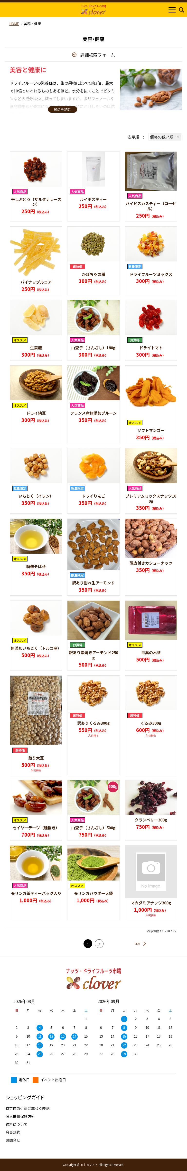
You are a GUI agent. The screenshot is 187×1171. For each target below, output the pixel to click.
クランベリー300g (151, 820)
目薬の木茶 (151, 652)
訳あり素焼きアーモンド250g (93, 655)
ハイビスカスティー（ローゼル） (151, 205)
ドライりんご (93, 496)
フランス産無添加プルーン (93, 413)
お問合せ (13, 1140)
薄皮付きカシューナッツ (151, 563)
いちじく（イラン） (36, 496)
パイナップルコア (36, 282)
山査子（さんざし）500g (93, 828)
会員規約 (13, 1132)
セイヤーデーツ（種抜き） (36, 828)
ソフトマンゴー (151, 430)
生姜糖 (36, 347)
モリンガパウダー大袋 (93, 893)
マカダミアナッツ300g (151, 903)
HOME (14, 23)
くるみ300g (150, 723)
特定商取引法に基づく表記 (27, 1108)
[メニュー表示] (172, 9)
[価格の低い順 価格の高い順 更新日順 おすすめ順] (165, 136)
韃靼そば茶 (36, 566)
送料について (17, 1124)
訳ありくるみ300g (93, 723)
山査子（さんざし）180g (93, 347)
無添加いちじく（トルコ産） (36, 648)
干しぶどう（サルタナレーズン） (36, 201)
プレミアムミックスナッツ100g (150, 498)
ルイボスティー (93, 199)
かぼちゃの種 (93, 274)
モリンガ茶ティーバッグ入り (36, 893)
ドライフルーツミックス (151, 274)
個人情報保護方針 (20, 1116)
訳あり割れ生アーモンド (93, 583)
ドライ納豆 (36, 413)
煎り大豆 (36, 758)
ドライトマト (151, 347)
